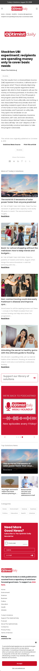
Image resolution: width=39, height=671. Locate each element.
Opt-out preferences (18, 668)
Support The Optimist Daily (10, 618)
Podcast (4, 621)
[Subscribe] (16, 437)
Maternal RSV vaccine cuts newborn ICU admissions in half (28, 492)
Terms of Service (6, 633)
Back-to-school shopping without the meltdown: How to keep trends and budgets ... (19, 250)
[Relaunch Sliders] (22, 437)
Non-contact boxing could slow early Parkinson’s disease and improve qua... (19, 302)
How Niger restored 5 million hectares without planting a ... (10, 491)
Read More (5, 216)
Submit (32, 555)
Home (2, 14)
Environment (14, 509)
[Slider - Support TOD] (20, 437)
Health (23, 513)
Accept (19, 663)
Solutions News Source (11, 145)
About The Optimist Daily (9, 624)
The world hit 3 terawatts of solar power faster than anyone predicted (18, 200)
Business (33, 509)
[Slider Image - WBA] (18, 437)
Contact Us (5, 627)
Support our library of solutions (16, 378)
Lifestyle (8, 14)
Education (14, 513)
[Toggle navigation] (2, 8)
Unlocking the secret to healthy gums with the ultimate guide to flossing (19, 351)
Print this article (30, 145)
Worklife (14, 14)
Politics (4, 513)
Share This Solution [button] (8, 70)
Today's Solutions (7, 615)
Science (24, 509)
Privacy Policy (5, 630)
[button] (36, 642)
